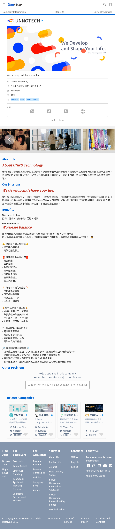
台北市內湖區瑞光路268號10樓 (24, 86)
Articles (37, 477)
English (75, 462)
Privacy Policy (85, 520)
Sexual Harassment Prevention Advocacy (55, 484)
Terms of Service (68, 520)
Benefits (59, 11)
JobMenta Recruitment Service (19, 497)
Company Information (14, 11)
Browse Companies (39, 471)
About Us (54, 457)
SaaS (22, 99)
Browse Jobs (6, 462)
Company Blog (38, 483)
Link (9, 403)
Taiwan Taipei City (19, 81)
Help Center (55, 471)
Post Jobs (18, 461)
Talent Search (20, 466)
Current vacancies (103, 11)
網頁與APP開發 (32, 99)
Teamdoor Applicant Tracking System (18, 484)
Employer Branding (18, 472)
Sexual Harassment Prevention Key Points (57, 499)
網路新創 (14, 99)
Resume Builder (37, 462)
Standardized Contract (103, 520)
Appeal (52, 475)
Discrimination (57, 509)
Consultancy (53, 518)
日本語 (74, 466)
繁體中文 (75, 457)
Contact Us (55, 462)
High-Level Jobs (5, 473)
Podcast (37, 490)
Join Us (53, 466)
